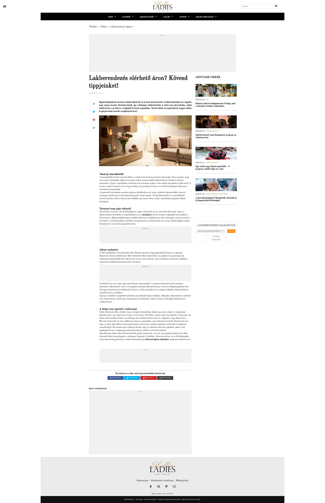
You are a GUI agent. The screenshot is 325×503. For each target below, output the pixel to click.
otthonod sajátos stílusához (157, 340)
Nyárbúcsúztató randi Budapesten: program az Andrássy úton (216, 136)
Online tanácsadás (205, 16)
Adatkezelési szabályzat (162, 480)
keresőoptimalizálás (150, 499)
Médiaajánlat (182, 480)
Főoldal (93, 27)
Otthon (183, 16)
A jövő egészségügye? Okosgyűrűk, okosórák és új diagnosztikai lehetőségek (216, 199)
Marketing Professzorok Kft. (191, 499)
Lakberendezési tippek (121, 27)
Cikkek (103, 27)
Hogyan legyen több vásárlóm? (162, 494)
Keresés (231, 231)
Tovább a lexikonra (216, 237)
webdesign (139, 499)
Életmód (126, 16)
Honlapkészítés (129, 499)
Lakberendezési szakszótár (216, 225)
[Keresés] (276, 6)
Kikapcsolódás (147, 16)
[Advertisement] (162, 54)
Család (166, 16)
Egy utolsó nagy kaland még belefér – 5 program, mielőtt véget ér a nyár (213, 168)
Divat (110, 16)
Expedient (161, 499)
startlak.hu (147, 215)
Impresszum (142, 480)
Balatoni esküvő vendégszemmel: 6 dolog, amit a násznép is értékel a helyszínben (215, 105)
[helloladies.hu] (162, 6)
